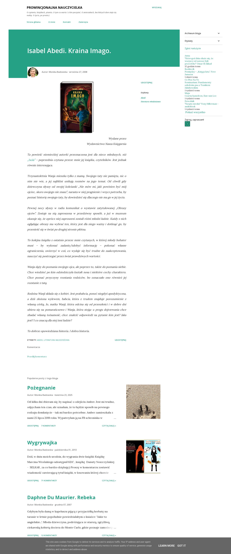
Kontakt (67, 22)
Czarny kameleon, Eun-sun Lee (200, 95)
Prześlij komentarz (37, 356)
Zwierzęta (83, 22)
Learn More (166, 545)
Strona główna (34, 22)
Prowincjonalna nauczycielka (54, 7)
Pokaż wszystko (195, 112)
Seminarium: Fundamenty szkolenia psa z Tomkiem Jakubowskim (198, 85)
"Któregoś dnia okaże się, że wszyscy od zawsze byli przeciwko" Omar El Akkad (199, 61)
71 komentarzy (49, 480)
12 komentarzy (49, 535)
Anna (187, 55)
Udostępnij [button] (146, 82)
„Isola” (31, 160)
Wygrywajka (42, 442)
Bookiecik (189, 69)
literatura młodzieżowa (151, 101)
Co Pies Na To (192, 79)
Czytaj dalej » (109, 425)
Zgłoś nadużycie (193, 48)
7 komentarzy (48, 425)
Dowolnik (189, 101)
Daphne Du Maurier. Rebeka (61, 497)
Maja (187, 93)
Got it (181, 545)
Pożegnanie (41, 387)
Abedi (143, 98)
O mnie (51, 22)
